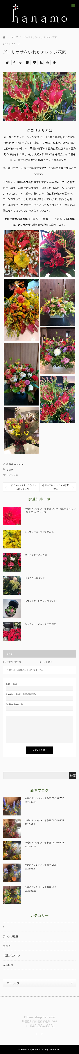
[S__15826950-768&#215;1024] (57, 302)
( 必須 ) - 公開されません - (22, 694)
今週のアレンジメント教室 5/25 (40, 887)
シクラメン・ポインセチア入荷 (40, 624)
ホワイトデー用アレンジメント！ (41, 601)
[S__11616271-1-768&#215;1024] (21, 430)
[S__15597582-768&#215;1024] (57, 253)
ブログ (5, 43)
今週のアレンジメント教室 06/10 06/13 (44, 842)
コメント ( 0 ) (45, 661)
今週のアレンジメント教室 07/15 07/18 (44, 798)
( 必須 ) (12, 684)
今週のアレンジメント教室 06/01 (41, 864)
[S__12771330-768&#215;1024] (57, 350)
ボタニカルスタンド (35, 578)
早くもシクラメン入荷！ (37, 554)
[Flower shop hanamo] (39, 14)
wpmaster (19, 464)
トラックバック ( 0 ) (12, 661)
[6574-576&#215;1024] (21, 374)
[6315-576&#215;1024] (21, 310)
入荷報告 (8, 965)
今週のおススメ (12, 955)
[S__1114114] (57, 399)
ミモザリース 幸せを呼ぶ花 (39, 531)
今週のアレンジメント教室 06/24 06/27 (44, 820)
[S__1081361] (21, 253)
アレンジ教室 (10, 936)
